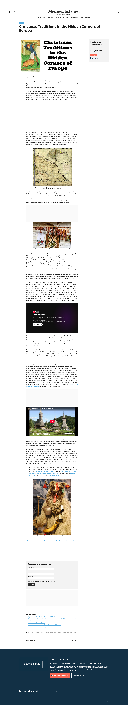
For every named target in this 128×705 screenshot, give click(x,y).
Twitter (118, 12)
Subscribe (31, 584)
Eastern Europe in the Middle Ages (66, 632)
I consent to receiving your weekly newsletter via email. (42, 581)
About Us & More (85, 17)
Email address (31, 567)
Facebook (115, 12)
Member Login (95, 58)
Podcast (50, 17)
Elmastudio (52, 701)
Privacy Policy (53, 690)
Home (39, 17)
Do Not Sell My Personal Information (55, 692)
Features (58, 17)
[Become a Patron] (60, 677)
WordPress (41, 701)
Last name (30, 576)
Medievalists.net (64, 11)
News (44, 17)
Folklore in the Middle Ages (34, 634)
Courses (65, 17)
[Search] (14, 12)
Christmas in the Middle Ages (48, 632)
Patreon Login (74, 17)
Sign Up (93, 55)
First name (30, 572)
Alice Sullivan (34, 632)
